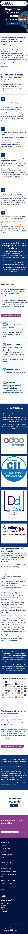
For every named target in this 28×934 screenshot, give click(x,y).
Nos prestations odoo (14, 23)
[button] (14, 925)
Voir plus (14, 805)
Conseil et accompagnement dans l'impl (12, 385)
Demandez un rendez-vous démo (12, 746)
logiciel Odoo (19, 146)
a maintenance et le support (12, 217)
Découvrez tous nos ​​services (11, 315)
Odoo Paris (8, 262)
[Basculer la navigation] (24, 3)
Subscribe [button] (23, 832)
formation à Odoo (19, 226)
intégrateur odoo (18, 763)
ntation (13, 388)
